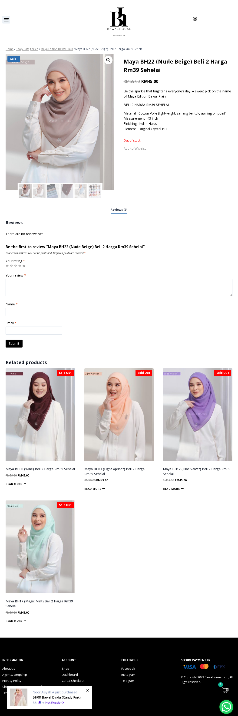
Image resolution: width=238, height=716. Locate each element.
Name (12, 304)
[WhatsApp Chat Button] (226, 707)
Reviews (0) (119, 210)
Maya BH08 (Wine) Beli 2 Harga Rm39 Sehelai (40, 469)
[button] (6, 20)
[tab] (119, 210)
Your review (16, 275)
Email (11, 323)
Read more (14, 483)
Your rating (15, 261)
